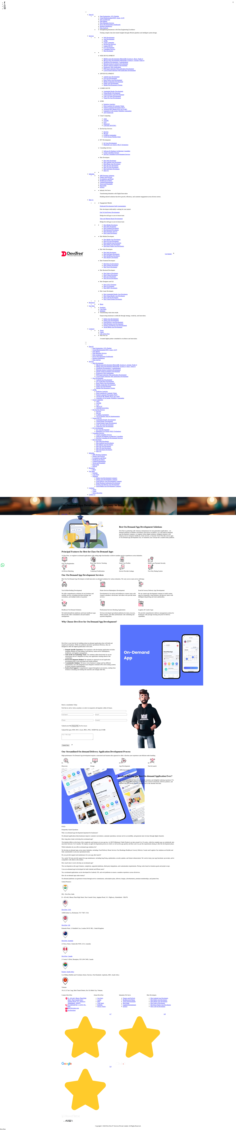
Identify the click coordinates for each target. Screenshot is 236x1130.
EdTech (102, 187)
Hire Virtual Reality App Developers (114, 296)
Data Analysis (104, 28)
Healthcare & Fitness (106, 180)
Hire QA (106, 170)
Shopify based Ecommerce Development (115, 65)
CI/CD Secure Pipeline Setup (112, 137)
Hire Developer (96, 439)
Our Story (100, 998)
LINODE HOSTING (110, 125)
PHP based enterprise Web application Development (119, 69)
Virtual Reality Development (112, 93)
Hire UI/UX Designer (110, 284)
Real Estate (103, 185)
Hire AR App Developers (111, 165)
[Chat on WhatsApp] (3, 565)
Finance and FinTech (106, 177)
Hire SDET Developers (110, 288)
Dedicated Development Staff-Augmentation (113, 206)
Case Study (103, 309)
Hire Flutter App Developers (112, 244)
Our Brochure (71, 1010)
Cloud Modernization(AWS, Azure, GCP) (112, 18)
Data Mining (103, 21)
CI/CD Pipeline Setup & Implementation (108, 416)
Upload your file (66, 726)
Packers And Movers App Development (115, 325)
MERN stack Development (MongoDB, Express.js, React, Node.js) (123, 59)
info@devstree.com (73, 1008)
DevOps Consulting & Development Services (117, 154)
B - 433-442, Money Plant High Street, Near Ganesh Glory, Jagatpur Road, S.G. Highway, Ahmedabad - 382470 (77, 1000)
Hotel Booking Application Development (108, 483)
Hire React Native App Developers (114, 246)
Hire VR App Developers (111, 167)
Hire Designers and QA (110, 231)
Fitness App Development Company (106, 479)
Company (91, 329)
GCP (105, 122)
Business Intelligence (106, 26)
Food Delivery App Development (113, 322)
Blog (98, 1001)
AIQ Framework (108, 112)
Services (91, 36)
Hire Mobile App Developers (112, 239)
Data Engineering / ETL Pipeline (109, 16)
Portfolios (102, 307)
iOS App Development (110, 78)
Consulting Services (109, 49)
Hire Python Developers (111, 275)
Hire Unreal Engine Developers (113, 299)
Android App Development (111, 77)
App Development (109, 39)
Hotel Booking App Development (113, 324)
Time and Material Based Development (111, 218)
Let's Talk (65, 514)
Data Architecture (105, 19)
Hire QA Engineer (109, 286)
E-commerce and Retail (106, 179)
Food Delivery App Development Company (109, 481)
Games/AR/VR (108, 46)
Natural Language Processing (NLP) (114, 107)
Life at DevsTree (105, 334)
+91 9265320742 (72, 1005)
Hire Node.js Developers (111, 273)
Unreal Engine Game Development (114, 94)
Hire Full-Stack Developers (111, 169)
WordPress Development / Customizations (116, 62)
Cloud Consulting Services (111, 152)
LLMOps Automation (110, 135)
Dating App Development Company (106, 478)
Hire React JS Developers (111, 264)
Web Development (109, 37)
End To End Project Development (110, 212)
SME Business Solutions (107, 175)
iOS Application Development (105, 381)
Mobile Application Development (113, 82)
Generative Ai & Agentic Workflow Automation (117, 111)
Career (102, 332)
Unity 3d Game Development (112, 96)
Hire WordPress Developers (112, 256)
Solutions (102, 311)
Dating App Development (111, 319)
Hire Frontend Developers (111, 228)
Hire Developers (108, 51)
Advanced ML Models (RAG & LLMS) (115, 109)
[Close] (86, 342)
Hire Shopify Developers (111, 257)
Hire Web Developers (110, 160)
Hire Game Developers (110, 233)
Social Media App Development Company (108, 486)
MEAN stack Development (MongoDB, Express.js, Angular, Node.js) (124, 60)
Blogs (101, 304)
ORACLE (107, 124)
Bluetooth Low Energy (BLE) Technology (116, 145)
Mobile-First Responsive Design (113, 85)
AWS (105, 119)
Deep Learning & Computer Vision (114, 106)
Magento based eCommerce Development (116, 64)
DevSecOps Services (110, 44)
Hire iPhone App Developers (112, 164)
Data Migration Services (107, 23)
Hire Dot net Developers (111, 278)
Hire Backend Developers (111, 230)
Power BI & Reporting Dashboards (110, 24)
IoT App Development (110, 143)
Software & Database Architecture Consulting (117, 151)
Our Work (92, 306)
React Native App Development (113, 80)
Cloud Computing (109, 42)
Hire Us (91, 200)
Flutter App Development (111, 83)
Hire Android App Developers (112, 162)
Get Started (168, 254)
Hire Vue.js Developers (110, 267)
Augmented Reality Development (113, 91)
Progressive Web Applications (112, 67)
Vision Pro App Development (112, 98)
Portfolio (95, 473)
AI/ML (106, 41)
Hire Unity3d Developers (111, 297)
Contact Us (92, 494)
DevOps (106, 132)
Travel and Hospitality (106, 184)
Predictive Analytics (109, 104)
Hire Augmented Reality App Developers (116, 294)
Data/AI (91, 14)
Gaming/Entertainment (106, 182)
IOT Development (109, 47)
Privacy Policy (101, 1006)
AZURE (106, 120)
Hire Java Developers (110, 276)
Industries (91, 174)
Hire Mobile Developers (111, 225)
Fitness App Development (111, 320)
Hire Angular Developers (111, 265)
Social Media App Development (113, 327)
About (102, 330)
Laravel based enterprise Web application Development (120, 70)
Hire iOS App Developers (111, 241)
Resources (92, 302)
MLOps (106, 133)
